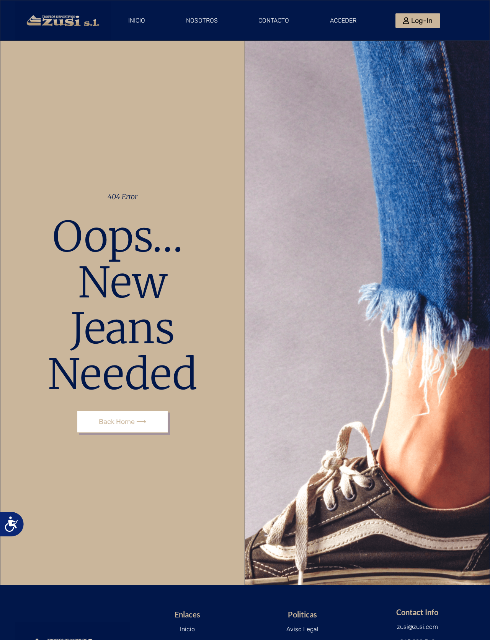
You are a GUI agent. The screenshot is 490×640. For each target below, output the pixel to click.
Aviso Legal (302, 629)
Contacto (273, 20)
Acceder (343, 20)
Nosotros (202, 20)
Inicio (136, 20)
